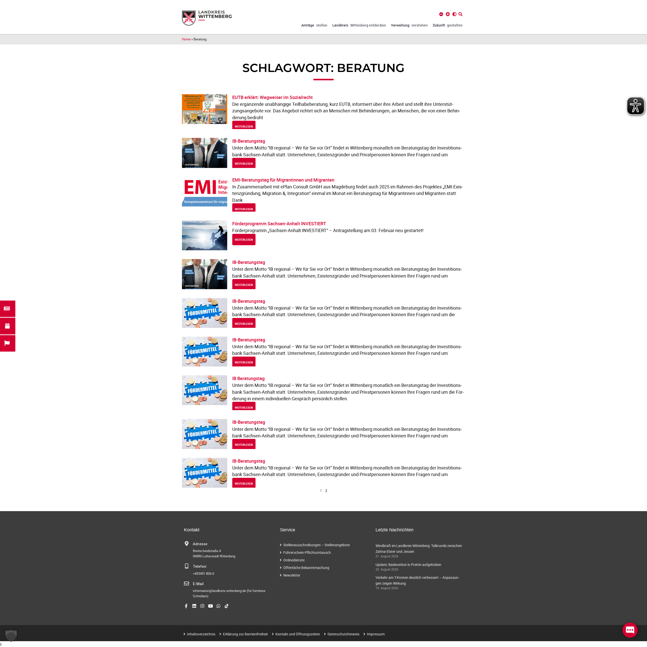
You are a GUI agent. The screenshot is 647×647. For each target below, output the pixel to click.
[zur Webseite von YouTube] (210, 606)
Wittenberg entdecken (359, 25)
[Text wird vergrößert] (448, 14)
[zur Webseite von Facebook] (186, 606)
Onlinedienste (294, 560)
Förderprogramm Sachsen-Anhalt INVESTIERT (279, 223)
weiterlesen (244, 126)
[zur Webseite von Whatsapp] (218, 606)
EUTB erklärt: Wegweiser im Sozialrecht (272, 97)
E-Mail (198, 584)
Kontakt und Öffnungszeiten (297, 634)
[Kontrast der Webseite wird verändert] (454, 14)
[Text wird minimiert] (441, 14)
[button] (11, 636)
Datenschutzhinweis (343, 634)
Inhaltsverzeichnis (201, 634)
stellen (314, 25)
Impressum (376, 634)
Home (186, 39)
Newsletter (291, 575)
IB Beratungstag (248, 378)
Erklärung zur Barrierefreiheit (245, 634)
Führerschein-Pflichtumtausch (307, 552)
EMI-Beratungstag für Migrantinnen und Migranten (283, 180)
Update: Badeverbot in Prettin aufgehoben (408, 564)
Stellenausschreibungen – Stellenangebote (316, 544)
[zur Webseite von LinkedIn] (194, 606)
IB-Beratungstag (248, 141)
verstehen (409, 25)
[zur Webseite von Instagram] (202, 606)
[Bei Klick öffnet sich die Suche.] (460, 14)
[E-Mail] (186, 583)
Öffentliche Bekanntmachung (306, 567)
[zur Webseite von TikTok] (226, 606)
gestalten (448, 25)
